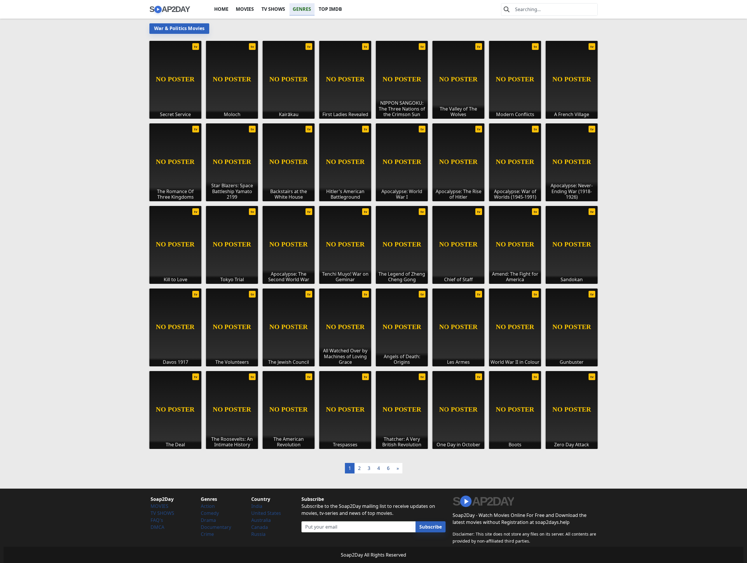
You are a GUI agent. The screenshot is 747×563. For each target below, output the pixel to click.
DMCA (157, 527)
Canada (259, 527)
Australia (261, 520)
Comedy (210, 513)
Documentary (216, 527)
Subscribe (430, 527)
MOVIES (245, 9)
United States (266, 513)
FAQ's (157, 520)
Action (208, 506)
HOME (221, 9)
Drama (208, 520)
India (256, 506)
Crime (207, 534)
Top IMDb (330, 9)
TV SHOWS (273, 9)
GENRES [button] (302, 9)
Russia (258, 534)
